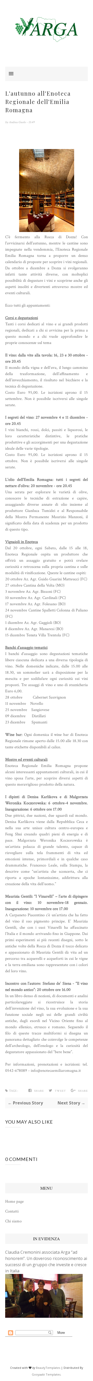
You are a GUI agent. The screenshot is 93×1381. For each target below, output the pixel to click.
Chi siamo (13, 1221)
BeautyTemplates (48, 1368)
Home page (14, 1201)
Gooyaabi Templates (46, 1374)
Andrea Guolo (18, 122)
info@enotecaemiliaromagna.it (56, 1070)
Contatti (12, 1211)
